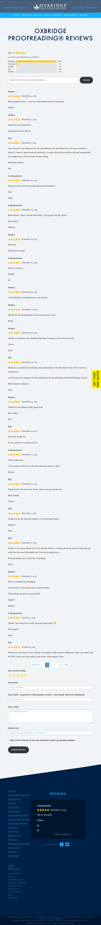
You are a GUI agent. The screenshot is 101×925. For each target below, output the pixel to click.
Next (67, 665)
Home (16, 15)
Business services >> (15, 7)
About (47, 15)
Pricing (84, 15)
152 (61, 665)
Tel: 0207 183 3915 (85, 7)
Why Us (37, 15)
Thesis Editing (13, 898)
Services (26, 15)
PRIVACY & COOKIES (46, 920)
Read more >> (63, 834)
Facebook (61, 844)
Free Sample (70, 15)
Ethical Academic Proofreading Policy (71, 920)
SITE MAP (15, 920)
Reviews (57, 15)
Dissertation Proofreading (17, 883)
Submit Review (18, 750)
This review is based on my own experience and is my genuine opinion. (42, 740)
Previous (36, 665)
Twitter (67, 844)
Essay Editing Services (14, 807)
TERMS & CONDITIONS (28, 920)
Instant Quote (96, 379)
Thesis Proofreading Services (19, 844)
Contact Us (50, 20)
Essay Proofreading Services (19, 795)
